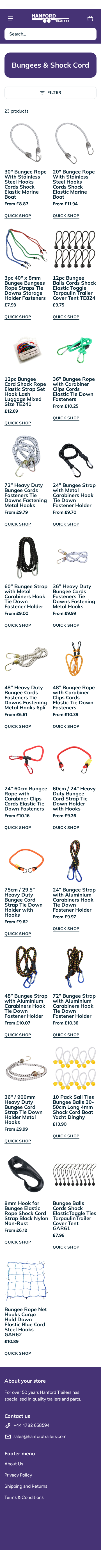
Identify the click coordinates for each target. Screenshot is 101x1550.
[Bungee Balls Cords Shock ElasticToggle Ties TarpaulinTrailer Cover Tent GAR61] (75, 1174)
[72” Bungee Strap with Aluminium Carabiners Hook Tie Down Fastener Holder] (75, 967)
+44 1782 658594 (31, 1425)
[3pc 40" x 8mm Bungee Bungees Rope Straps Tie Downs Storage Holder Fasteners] (26, 249)
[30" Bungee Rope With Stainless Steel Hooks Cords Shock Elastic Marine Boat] (26, 143)
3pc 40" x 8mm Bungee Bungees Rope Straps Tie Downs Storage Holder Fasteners (25, 288)
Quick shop (17, 215)
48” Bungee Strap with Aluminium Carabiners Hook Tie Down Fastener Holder (25, 1006)
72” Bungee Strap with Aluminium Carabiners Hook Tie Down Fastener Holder (74, 1006)
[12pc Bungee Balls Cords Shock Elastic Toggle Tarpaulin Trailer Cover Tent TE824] (75, 249)
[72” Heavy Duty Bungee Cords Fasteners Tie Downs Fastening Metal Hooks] (26, 456)
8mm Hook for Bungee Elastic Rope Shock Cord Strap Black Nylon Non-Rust (26, 1213)
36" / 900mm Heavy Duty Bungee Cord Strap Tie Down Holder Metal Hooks (23, 1109)
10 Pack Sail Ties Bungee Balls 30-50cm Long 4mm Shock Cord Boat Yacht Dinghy (73, 1107)
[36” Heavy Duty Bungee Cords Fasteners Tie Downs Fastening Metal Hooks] (75, 557)
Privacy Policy (18, 1475)
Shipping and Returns (25, 1486)
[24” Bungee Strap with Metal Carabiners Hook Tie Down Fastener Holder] (75, 456)
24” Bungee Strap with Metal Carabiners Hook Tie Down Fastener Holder (74, 495)
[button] (50, 34)
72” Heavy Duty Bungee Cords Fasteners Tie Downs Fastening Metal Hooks (25, 495)
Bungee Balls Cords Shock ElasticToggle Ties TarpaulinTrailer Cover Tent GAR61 (74, 1216)
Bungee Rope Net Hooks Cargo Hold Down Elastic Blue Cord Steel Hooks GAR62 (25, 1322)
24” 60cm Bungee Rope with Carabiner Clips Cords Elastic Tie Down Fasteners (25, 798)
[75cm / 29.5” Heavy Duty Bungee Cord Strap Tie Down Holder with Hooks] (26, 861)
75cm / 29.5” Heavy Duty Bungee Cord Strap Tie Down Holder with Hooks (23, 902)
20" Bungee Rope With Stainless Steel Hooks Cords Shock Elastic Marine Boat (74, 184)
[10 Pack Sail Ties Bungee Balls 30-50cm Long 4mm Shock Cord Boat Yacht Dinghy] (75, 1068)
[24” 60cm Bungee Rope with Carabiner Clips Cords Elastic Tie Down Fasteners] (26, 760)
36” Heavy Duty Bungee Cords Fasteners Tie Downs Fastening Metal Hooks (74, 596)
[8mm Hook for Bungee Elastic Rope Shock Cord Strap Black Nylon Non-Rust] (26, 1174)
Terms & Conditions (23, 1497)
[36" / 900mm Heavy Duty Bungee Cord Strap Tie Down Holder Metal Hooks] (26, 1068)
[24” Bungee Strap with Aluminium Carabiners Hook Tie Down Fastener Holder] (75, 861)
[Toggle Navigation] (10, 18)
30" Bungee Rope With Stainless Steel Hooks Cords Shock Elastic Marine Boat (25, 184)
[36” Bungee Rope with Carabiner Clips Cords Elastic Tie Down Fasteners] (75, 350)
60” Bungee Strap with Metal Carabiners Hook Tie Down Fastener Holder (25, 596)
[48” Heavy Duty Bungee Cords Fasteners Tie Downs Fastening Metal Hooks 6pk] (26, 659)
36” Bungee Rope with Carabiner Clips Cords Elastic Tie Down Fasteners (74, 389)
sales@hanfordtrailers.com (39, 1436)
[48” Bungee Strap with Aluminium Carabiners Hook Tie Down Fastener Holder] (26, 967)
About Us (13, 1463)
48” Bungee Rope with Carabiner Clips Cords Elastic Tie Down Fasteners (74, 697)
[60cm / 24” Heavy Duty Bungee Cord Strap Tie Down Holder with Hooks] (75, 760)
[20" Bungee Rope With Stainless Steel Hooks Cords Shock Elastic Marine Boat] (75, 143)
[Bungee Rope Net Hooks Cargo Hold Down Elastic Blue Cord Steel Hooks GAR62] (26, 1280)
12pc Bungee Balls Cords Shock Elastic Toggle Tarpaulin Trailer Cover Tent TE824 (74, 288)
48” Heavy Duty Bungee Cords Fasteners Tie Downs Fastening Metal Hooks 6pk (25, 697)
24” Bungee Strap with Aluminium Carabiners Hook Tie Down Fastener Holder (74, 899)
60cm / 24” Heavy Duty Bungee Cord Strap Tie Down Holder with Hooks (74, 798)
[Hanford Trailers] (50, 18)
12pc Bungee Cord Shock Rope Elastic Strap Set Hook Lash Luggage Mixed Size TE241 (25, 391)
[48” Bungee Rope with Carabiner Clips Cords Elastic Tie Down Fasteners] (75, 659)
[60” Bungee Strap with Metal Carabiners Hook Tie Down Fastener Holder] (26, 557)
